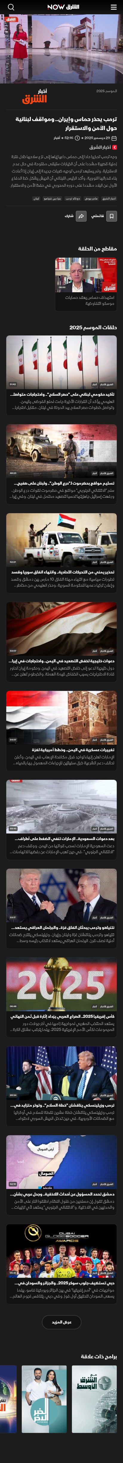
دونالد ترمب (73, 198)
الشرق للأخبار (106, 384)
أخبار (95, 384)
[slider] (61, 79)
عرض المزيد (61, 1322)
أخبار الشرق (109, 198)
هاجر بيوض (91, 198)
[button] (30, 72)
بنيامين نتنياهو (52, 198)
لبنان (36, 198)
